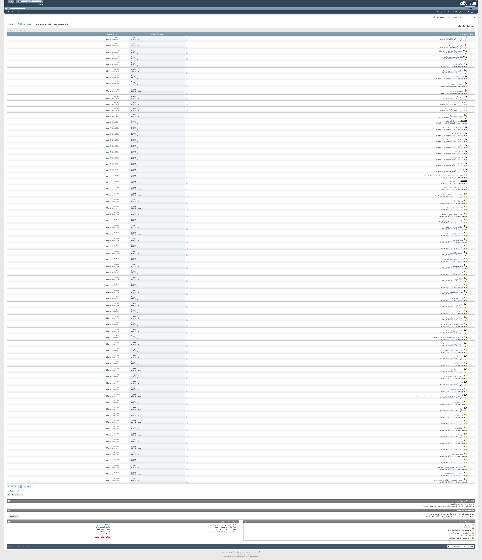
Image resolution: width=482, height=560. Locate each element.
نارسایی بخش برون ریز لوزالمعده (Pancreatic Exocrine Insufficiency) (440, 396)
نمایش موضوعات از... (466, 514)
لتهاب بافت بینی (458, 240)
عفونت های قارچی (457, 298)
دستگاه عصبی (458, 428)
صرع (461, 409)
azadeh (443, 99)
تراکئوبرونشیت (458, 266)
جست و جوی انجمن (15, 30)
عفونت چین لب (458, 402)
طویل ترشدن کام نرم (456, 247)
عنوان (471, 34)
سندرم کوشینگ (458, 285)
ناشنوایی (460, 383)
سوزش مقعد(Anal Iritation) (454, 350)
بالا (8, 494)
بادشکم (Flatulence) (456, 389)
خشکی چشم (459, 305)
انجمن (470, 8)
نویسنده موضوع (463, 34)
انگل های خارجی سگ (456, 46)
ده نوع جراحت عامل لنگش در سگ (452, 127)
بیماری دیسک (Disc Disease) (454, 473)
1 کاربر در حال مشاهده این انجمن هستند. (451, 506)
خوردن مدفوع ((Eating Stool (454, 376)
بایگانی (13, 546)
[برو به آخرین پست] (107, 39)
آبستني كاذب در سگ (457, 164)
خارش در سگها (459, 76)
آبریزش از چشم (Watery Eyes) (453, 344)
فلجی (461, 461)
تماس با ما (28, 546)
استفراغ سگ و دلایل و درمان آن (454, 38)
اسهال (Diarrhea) (457, 454)
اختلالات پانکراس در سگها (454, 233)
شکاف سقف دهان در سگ (456, 103)
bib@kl (443, 177)
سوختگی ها (459, 422)
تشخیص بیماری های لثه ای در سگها (451, 51)
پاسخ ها (160, 34)
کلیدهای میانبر (434, 12)
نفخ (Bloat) (459, 435)
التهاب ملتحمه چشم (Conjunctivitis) (451, 324)
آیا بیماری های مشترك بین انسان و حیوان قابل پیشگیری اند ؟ (444, 175)
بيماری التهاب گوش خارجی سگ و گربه (451, 139)
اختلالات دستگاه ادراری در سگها (452, 71)
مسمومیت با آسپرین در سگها (455, 109)
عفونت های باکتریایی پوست (453, 292)
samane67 (442, 53)
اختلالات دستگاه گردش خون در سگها (451, 221)
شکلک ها (107, 527)
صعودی (434, 516)
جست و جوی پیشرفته (13, 11)
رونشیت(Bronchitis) (456, 253)
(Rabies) (460, 441)
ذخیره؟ (40, 4)
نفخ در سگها (460, 97)
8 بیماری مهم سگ (458, 170)
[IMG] (108, 529)
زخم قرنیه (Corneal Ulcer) (454, 318)
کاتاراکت (460, 311)
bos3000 (442, 66)
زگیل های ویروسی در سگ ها (453, 57)
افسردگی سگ (458, 201)
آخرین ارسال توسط (113, 34)
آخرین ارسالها (470, 12)
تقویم (459, 12)
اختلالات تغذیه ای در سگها (454, 208)
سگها (448, 17)
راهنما (11, 2)
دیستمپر (460, 448)
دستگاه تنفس (458, 64)
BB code (107, 525)
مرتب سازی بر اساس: (448, 514)
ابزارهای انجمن (28, 30)
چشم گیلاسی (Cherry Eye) (454, 331)
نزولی (426, 516)
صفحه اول (20, 546)
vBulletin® (241, 555)
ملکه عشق (453, 118)
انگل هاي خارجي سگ (457, 157)
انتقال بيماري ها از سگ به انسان (454, 187)
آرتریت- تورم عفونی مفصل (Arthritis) (450, 467)
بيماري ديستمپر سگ (456, 116)
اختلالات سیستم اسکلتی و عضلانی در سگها (448, 195)
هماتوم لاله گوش (457, 357)
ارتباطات (454, 12)
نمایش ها (154, 34)
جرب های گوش (458, 363)
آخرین (11, 24)
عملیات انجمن (445, 12)
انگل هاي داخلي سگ (457, 151)
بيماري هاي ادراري (458, 133)
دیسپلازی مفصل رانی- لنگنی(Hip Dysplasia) (448, 480)
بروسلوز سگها (459, 145)
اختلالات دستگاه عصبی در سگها (452, 214)
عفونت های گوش (457, 370)
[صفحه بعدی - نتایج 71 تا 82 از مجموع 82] (15, 24)
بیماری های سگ (454, 181)
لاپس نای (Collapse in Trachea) (453, 259)
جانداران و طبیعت (459, 17)
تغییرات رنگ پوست (456, 272)
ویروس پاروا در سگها (456, 91)
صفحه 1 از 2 (27, 24)
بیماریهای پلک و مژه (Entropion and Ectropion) (447, 337)
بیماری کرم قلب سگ (456, 84)
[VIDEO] (107, 531)
